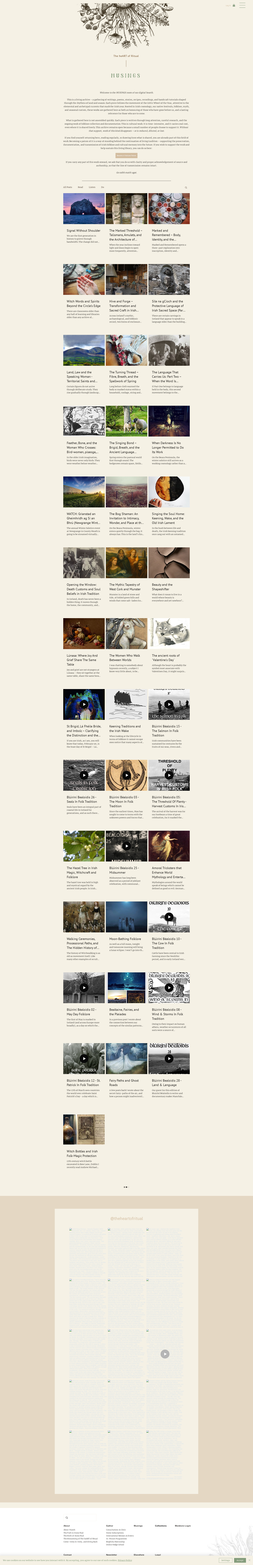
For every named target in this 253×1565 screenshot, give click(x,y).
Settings (225, 1560)
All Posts (67, 187)
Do (102, 187)
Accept (240, 1560)
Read (80, 187)
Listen (92, 187)
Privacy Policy (125, 1560)
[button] (242, 5)
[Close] (249, 1560)
